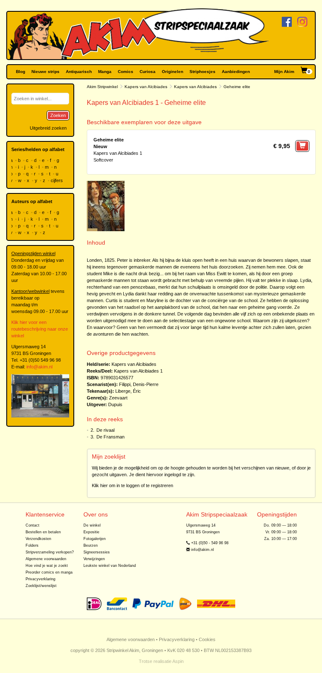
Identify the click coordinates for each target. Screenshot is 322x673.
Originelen (172, 71)
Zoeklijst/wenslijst (41, 586)
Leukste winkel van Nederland (109, 565)
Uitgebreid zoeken (48, 127)
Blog (20, 71)
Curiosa (148, 71)
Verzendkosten (38, 539)
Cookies (207, 639)
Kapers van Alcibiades (146, 86)
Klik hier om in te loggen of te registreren (132, 485)
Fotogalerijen (94, 539)
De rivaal (105, 430)
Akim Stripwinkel (102, 86)
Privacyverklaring (40, 579)
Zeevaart (118, 397)
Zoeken (58, 115)
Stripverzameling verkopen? (50, 552)
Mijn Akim (284, 71)
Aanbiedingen (236, 71)
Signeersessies (96, 552)
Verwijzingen (94, 559)
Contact (32, 525)
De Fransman (110, 436)
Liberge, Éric (128, 391)
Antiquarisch (79, 71)
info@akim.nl (39, 366)
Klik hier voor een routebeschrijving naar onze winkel (39, 329)
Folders (32, 545)
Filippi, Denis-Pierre (138, 384)
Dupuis (115, 404)
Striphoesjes (203, 71)
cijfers (57, 180)
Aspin (178, 661)
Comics (125, 71)
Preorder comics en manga (49, 572)
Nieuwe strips (45, 71)
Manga (105, 71)
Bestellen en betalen (43, 532)
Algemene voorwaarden (46, 559)
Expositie (91, 532)
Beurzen (90, 545)
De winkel (92, 525)
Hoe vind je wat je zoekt (47, 565)
